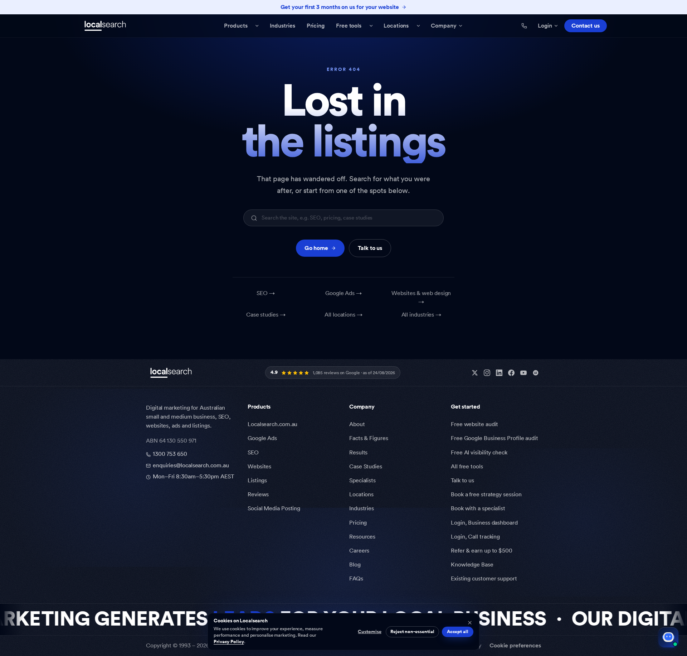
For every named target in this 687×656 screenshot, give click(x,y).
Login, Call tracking (475, 537)
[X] (474, 372)
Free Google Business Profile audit (494, 438)
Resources (362, 537)
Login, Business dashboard (484, 523)
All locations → (343, 315)
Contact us (585, 26)
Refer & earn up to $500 (481, 551)
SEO (253, 452)
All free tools (467, 466)
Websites (259, 466)
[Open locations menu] (418, 25)
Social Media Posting (274, 508)
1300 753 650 (170, 454)
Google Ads (262, 438)
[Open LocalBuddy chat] (668, 637)
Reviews (258, 494)
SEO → (266, 293)
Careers (359, 551)
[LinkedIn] (499, 372)
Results (358, 452)
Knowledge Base (472, 565)
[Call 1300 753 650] (524, 26)
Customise (369, 632)
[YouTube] (523, 372)
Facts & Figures (368, 438)
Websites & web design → (421, 297)
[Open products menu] (257, 25)
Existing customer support (484, 579)
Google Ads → (343, 293)
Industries (282, 26)
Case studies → (266, 315)
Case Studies (365, 466)
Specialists (362, 480)
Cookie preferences (515, 645)
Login (545, 26)
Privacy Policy (229, 642)
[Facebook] (511, 372)
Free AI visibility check (479, 452)
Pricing (316, 26)
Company (443, 26)
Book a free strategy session (486, 494)
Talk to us (370, 248)
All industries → (421, 315)
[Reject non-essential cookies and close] (470, 623)
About (357, 424)
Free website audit (474, 424)
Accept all (457, 632)
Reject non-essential (412, 632)
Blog (355, 565)
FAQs (356, 579)
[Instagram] (487, 372)
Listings (257, 480)
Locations (396, 26)
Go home (316, 248)
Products (235, 26)
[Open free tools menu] (371, 25)
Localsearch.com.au (272, 424)
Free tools (348, 26)
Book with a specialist (478, 508)
